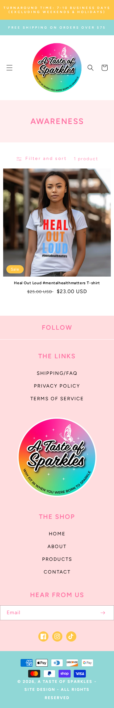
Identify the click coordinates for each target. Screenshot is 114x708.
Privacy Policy (57, 386)
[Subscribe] (103, 612)
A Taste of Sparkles (65, 681)
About (57, 546)
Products (57, 559)
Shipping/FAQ (57, 373)
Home (57, 534)
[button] (9, 68)
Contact (57, 572)
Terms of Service (57, 399)
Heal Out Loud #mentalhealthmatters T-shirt (57, 283)
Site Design (39, 689)
